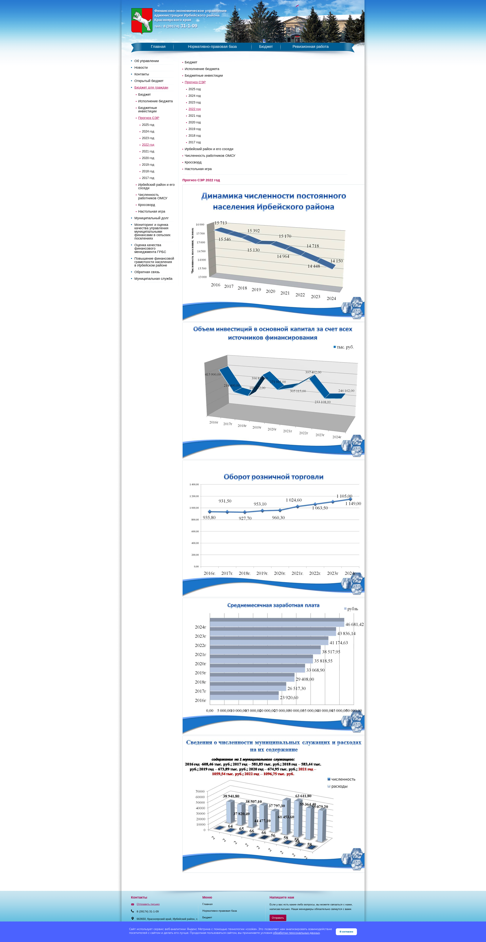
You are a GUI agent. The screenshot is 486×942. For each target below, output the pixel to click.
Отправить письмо (148, 904)
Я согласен (346, 931)
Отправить (278, 917)
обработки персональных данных (296, 933)
